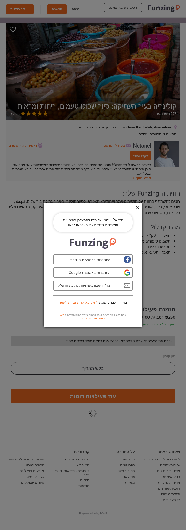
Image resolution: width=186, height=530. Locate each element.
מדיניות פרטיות (89, 318)
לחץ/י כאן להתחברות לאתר (78, 302)
